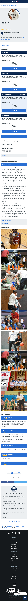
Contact (14, 585)
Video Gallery (14, 542)
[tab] (14, 136)
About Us (14, 576)
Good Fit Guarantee (14, 558)
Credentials (5, 137)
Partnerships (14, 578)
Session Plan (5, 223)
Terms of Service (17, 597)
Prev (9, 472)
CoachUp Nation (14, 539)
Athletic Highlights (6, 220)
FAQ (14, 554)
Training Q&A (14, 544)
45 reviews (9, 29)
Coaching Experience (7, 164)
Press (14, 580)
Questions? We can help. (14, 521)
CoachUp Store (14, 570)
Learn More (7, 34)
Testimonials (14, 563)
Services (4, 155)
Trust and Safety (14, 560)
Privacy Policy (10, 597)
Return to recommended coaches (9, 5)
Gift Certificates (14, 546)
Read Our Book (14, 568)
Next (19, 472)
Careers (14, 583)
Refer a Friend (14, 548)
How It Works (14, 556)
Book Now (14, 68)
